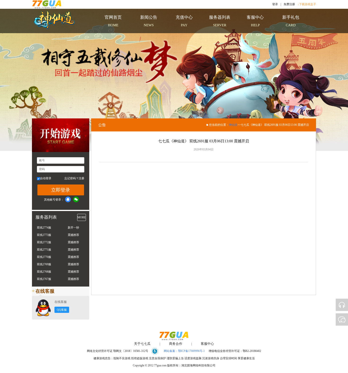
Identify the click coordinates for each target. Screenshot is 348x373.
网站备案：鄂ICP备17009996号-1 (184, 351)
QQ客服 (62, 309)
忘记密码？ (71, 178)
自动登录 (45, 178)
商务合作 (175, 344)
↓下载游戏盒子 (307, 4)
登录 (275, 4)
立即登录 (60, 190)
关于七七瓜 (142, 344)
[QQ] (68, 199)
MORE (81, 217)
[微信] (76, 199)
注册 (81, 178)
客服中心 (207, 344)
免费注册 (289, 4)
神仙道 (233, 124)
